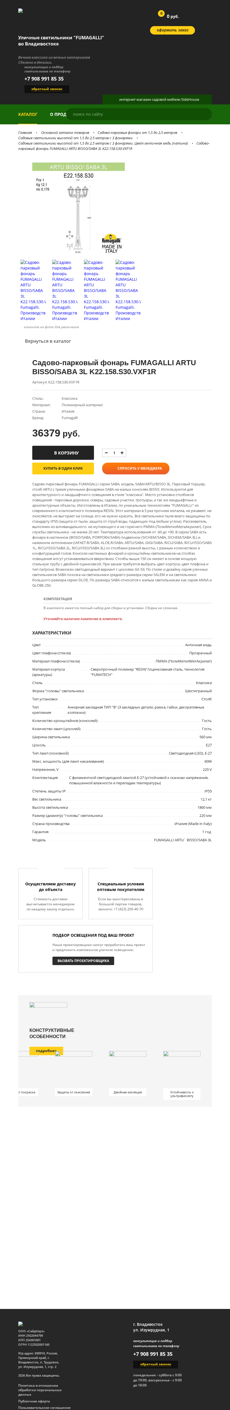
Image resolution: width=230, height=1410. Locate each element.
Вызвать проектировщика (83, 960)
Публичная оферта (34, 1401)
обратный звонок (46, 88)
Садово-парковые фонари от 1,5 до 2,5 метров (137, 132)
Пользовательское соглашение (44, 1408)
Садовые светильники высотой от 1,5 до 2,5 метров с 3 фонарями (75, 137)
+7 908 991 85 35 (44, 78)
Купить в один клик (63, 468)
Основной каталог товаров (65, 132)
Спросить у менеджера (140, 468)
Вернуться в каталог (48, 341)
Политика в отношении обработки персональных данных (40, 1390)
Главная (25, 132)
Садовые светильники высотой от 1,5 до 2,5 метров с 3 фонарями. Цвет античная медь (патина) (103, 143)
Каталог (27, 114)
